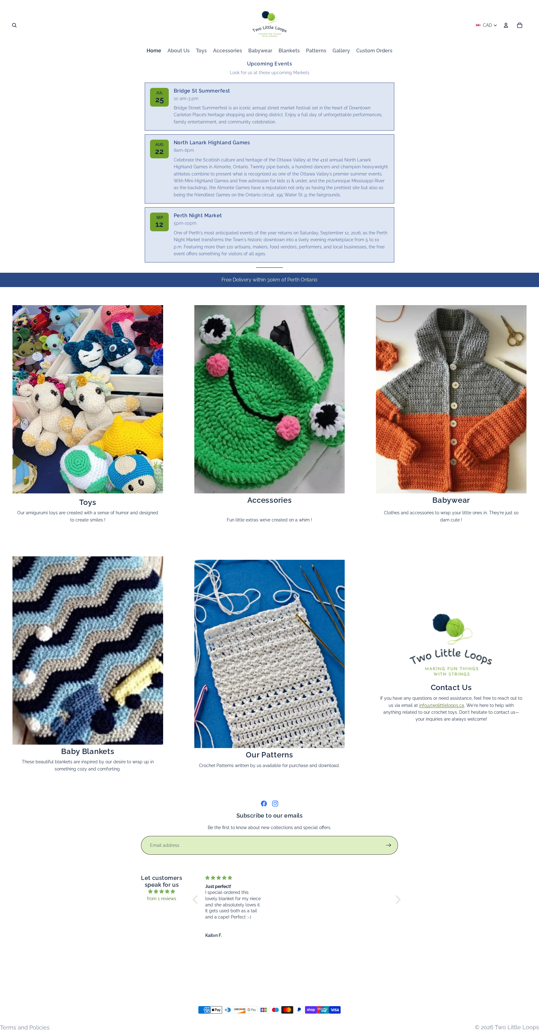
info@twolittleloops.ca (441, 705)
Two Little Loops (517, 1027)
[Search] (14, 25)
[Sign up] (388, 845)
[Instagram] (275, 803)
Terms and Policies (25, 1027)
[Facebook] (264, 803)
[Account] (506, 25)
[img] (162, 891)
